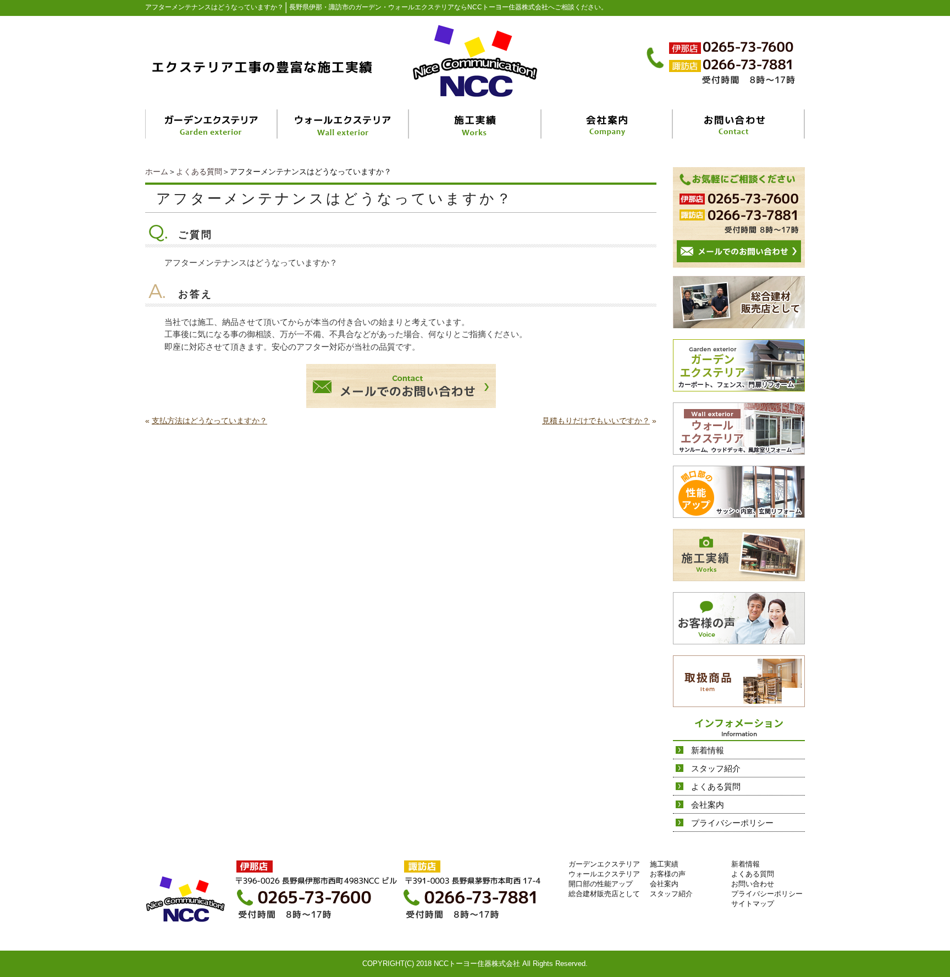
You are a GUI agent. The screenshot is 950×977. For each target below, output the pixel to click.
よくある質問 (199, 171)
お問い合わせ (752, 884)
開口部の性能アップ (600, 884)
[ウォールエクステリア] (344, 124)
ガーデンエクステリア (604, 864)
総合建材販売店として (604, 894)
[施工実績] (476, 124)
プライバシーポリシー (732, 822)
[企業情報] (607, 124)
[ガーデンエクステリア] (211, 124)
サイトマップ (752, 903)
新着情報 (707, 750)
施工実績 (664, 864)
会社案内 (707, 804)
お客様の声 (668, 874)
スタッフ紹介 (716, 768)
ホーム (156, 171)
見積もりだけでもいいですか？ (596, 420)
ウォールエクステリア (604, 874)
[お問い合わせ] (739, 124)
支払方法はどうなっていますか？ (209, 420)
